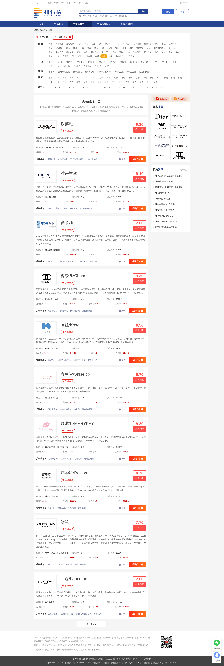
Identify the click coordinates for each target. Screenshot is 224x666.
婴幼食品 (70, 52)
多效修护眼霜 (86, 208)
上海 (57, 78)
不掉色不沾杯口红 (78, 159)
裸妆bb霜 (64, 311)
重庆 (71, 78)
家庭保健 (148, 44)
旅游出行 (119, 56)
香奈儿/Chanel (74, 275)
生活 (43, 3)
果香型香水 (53, 311)
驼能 (89, 16)
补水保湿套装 (62, 208)
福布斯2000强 (145, 72)
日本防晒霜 (87, 409)
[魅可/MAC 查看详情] (161, 155)
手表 (170, 52)
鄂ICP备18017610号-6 (133, 663)
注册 (182, 12)
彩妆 (50, 66)
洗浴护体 (133, 62)
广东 (50, 82)
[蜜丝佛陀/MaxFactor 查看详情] (179, 126)
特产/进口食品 (159, 48)
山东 (159, 78)
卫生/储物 (126, 44)
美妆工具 (165, 62)
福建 (145, 78)
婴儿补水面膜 (94, 360)
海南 (64, 82)
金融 (111, 56)
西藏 (92, 82)
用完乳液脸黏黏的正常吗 (166, 227)
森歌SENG (122, 16)
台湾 (134, 82)
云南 (85, 82)
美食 (96, 48)
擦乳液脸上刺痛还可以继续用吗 (168, 187)
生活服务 (130, 56)
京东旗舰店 (69, 131)
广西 (57, 82)
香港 (141, 82)
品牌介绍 (137, 159)
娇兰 (65, 522)
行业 (81, 3)
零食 (68, 48)
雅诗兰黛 (69, 173)
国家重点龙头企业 (104, 72)
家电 (177, 52)
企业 (74, 3)
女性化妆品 (87, 311)
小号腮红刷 (67, 458)
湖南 (180, 78)
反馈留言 (85, 659)
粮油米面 (172, 48)
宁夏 (120, 82)
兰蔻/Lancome (74, 578)
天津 (64, 78)
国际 (155, 82)
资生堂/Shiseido (75, 374)
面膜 (107, 66)
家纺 (157, 44)
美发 (50, 52)
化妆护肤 (66, 66)
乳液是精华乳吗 (162, 193)
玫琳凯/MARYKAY (77, 423)
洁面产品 (112, 62)
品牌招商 (148, 659)
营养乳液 (52, 159)
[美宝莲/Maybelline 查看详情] (161, 136)
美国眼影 (78, 458)
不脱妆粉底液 (80, 564)
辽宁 (101, 78)
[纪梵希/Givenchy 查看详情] (179, 146)
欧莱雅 (67, 124)
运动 (103, 48)
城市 (62, 3)
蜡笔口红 (82, 508)
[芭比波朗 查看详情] (179, 136)
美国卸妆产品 (54, 458)
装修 (89, 48)
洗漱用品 (87, 66)
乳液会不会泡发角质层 (165, 204)
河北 (78, 78)
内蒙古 (93, 78)
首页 (37, 3)
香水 (174, 62)
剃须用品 (98, 66)
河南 (166, 78)
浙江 (131, 78)
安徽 (138, 78)
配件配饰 (147, 52)
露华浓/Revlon (74, 472)
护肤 (57, 66)
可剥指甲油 (83, 261)
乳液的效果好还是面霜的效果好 (168, 176)
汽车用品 (137, 52)
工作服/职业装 (68, 56)
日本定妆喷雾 (80, 360)
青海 (113, 82)
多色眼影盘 (63, 159)
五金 (86, 44)
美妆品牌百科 (128, 24)
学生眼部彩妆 (66, 409)
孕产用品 (105, 52)
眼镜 (57, 56)
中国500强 (119, 72)
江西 (152, 78)
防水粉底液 (53, 614)
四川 (71, 82)
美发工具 (70, 62)
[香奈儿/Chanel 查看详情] (179, 155)
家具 (50, 48)
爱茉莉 (67, 222)
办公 (117, 44)
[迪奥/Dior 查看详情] (161, 116)
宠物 (117, 48)
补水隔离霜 (99, 614)
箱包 (163, 52)
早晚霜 (69, 564)
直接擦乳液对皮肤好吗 (165, 198)
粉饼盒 (61, 564)
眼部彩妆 (91, 62)
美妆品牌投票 (104, 24)
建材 (75, 48)
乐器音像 (59, 44)
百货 (50, 44)
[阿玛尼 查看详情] (161, 126)
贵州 (78, 82)
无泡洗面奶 (89, 458)
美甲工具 (80, 62)
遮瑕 (50, 62)
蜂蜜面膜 (52, 360)
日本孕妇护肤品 (65, 360)
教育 (68, 3)
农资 (110, 48)
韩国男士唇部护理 (67, 261)
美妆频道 (58, 24)
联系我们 (76, 659)
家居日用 (108, 44)
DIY (100, 44)
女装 (128, 52)
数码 (97, 56)
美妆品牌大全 (80, 24)
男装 (114, 52)
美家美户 (113, 16)
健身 (124, 48)
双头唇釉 (72, 508)
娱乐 (50, 3)
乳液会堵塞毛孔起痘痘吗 (166, 221)
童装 (79, 52)
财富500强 (131, 72)
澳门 (148, 82)
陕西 (99, 82)
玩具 (121, 52)
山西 (85, 78)
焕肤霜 (77, 409)
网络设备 (94, 52)
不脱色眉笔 (53, 409)
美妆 (51, 30)
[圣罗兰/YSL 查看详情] (179, 116)
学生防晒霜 (93, 159)
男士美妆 (155, 62)
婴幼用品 (59, 52)
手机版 (185, 3)
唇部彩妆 (123, 62)
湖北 (173, 78)
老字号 (51, 72)
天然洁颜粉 (75, 311)
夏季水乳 (74, 208)
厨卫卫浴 (137, 44)
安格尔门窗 (103, 16)
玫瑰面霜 (64, 614)
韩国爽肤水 (53, 261)
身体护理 (102, 62)
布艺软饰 (172, 44)
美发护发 (144, 62)
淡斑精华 (52, 508)
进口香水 (52, 564)
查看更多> (184, 170)
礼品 (79, 44)
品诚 (95, 16)
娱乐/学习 (70, 44)
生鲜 (82, 48)
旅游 (56, 3)
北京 (50, 78)
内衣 (86, 52)
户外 (149, 48)
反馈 (122, 159)
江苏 (124, 78)
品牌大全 (43, 30)
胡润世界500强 (64, 72)
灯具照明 (59, 48)
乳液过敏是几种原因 (164, 181)
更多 (87, 3)
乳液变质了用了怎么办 (165, 210)
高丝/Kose (70, 325)
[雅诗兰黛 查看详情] (161, 146)
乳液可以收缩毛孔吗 (164, 216)
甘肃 (106, 82)
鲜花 (131, 48)
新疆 (127, 82)
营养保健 (140, 48)
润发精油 (94, 261)
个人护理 (77, 66)
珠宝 (79, 56)
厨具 (93, 44)
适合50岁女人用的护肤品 (81, 614)
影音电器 (88, 56)
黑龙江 (116, 78)
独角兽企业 (89, 72)
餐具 (164, 44)
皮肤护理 (59, 62)
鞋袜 (50, 56)
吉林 (108, 78)
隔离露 (51, 208)
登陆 (168, 12)
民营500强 (77, 72)
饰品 (156, 52)
